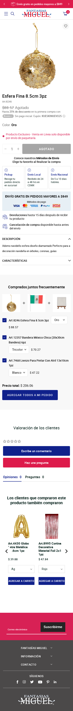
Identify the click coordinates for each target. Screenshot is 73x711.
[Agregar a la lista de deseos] (65, 26)
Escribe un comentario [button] (36, 451)
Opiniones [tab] (10, 477)
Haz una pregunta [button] (36, 463)
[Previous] (7, 551)
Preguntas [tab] (32, 477)
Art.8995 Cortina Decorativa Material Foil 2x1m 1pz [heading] (51, 549)
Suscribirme (53, 627)
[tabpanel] (36, 56)
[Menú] (6, 14)
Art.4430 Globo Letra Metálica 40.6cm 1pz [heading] (18, 547)
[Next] (66, 551)
